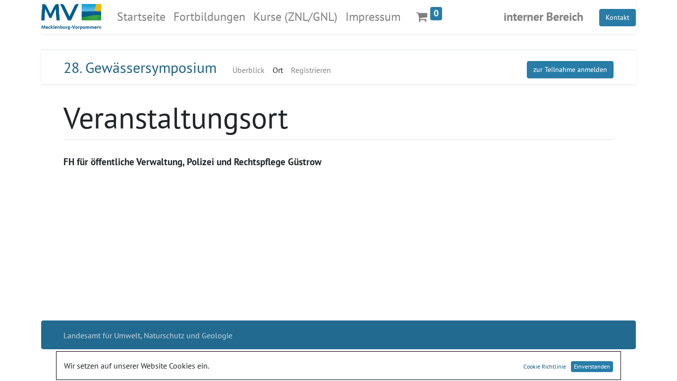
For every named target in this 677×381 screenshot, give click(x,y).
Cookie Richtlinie (544, 366)
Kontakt (617, 17)
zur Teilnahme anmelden (570, 69)
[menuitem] (141, 17)
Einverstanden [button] (592, 366)
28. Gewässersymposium (140, 67)
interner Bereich (543, 16)
